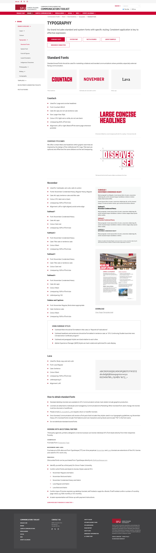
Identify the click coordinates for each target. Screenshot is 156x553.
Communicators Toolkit (55, 9)
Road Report (88, 528)
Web (77, 13)
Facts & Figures (25, 53)
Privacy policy (125, 536)
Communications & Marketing (51, 6)
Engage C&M (21, 13)
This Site (126, 9)
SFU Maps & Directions (90, 522)
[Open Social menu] (73, 13)
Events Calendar (88, 13)
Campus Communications (43, 13)
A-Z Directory (88, 536)
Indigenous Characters (27, 62)
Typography (82, 16)
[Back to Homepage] (27, 7)
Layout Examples (26, 58)
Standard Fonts (25, 44)
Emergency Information (91, 533)
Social (70, 13)
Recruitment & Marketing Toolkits (29, 85)
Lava (109, 450)
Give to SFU (87, 531)
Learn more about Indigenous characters (59, 502)
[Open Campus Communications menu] (53, 13)
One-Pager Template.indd (104, 312)
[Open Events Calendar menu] (95, 13)
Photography (23, 67)
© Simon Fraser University (118, 538)
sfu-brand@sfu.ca (65, 412)
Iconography (23, 76)
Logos (21, 31)
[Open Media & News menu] (65, 13)
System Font (24, 49)
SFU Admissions (88, 525)
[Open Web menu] (80, 13)
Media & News (59, 13)
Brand (29, 13)
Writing (21, 71)
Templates (21, 80)
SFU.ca (134, 9)
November (100, 450)
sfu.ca (17, 1)
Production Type (63, 443)
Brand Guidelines (72, 16)
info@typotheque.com (99, 460)
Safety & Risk (88, 519)
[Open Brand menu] (33, 13)
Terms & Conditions (116, 536)
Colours (21, 35)
